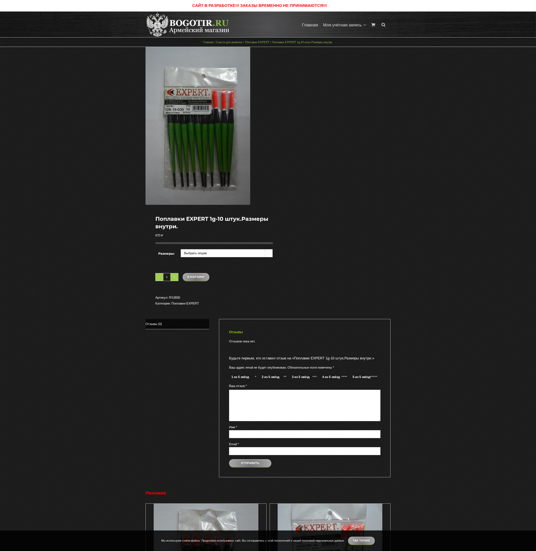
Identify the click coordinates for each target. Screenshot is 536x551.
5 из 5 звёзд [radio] (361, 377)
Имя (233, 427)
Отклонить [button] (336, 6)
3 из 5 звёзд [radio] (301, 377)
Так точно (361, 540)
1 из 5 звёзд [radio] (240, 377)
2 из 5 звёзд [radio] (271, 377)
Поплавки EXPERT (185, 303)
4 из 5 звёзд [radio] (331, 377)
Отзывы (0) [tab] (154, 324)
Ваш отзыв (238, 386)
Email (234, 444)
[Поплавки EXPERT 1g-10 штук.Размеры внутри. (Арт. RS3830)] (204, 126)
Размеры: (166, 253)
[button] (383, 24)
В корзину (196, 277)
